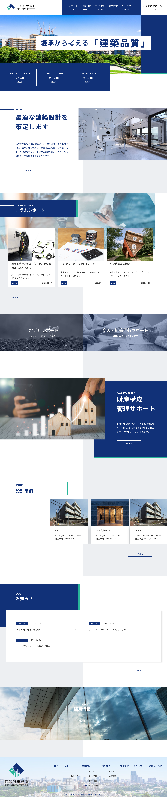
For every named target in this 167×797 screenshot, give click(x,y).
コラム (73, 771)
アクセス (112, 771)
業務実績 (112, 776)
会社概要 (100, 7)
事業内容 (86, 7)
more (27, 170)
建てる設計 (93, 776)
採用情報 (113, 7)
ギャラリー (127, 7)
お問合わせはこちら (153, 7)
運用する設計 (94, 785)
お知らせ (74, 776)
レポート (73, 7)
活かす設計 (93, 780)
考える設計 (93, 771)
